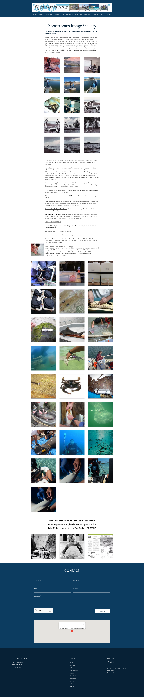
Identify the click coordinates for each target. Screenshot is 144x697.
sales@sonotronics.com (23, 666)
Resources (73, 678)
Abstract (53, 239)
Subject (75, 588)
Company (72, 673)
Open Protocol (74, 675)
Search (72, 686)
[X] (108, 662)
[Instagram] (113, 662)
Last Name (76, 580)
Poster (46, 239)
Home (71, 662)
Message (37, 596)
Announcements (75, 670)
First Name (37, 580)
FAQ (71, 683)
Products (72, 665)
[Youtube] (111, 662)
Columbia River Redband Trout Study (56, 209)
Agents (72, 681)
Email (35, 588)
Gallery (72, 668)
